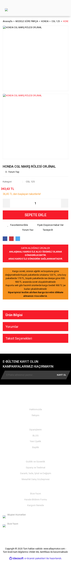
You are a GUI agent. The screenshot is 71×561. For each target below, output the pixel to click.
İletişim (35, 415)
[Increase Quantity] (64, 203)
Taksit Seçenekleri (18, 338)
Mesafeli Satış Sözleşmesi (36, 479)
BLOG (36, 435)
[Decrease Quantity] (6, 203)
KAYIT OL (61, 375)
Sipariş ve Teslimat (35, 467)
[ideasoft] (16, 558)
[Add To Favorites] (17, 225)
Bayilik (35, 447)
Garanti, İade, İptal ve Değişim (35, 473)
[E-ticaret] (35, 558)
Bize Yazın (35, 493)
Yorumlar (11, 327)
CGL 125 (30, 181)
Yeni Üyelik (35, 441)
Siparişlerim (35, 429)
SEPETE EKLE (35, 215)
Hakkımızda (35, 409)
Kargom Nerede (35, 505)
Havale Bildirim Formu (35, 499)
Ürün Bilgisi (14, 315)
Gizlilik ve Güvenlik (35, 461)
